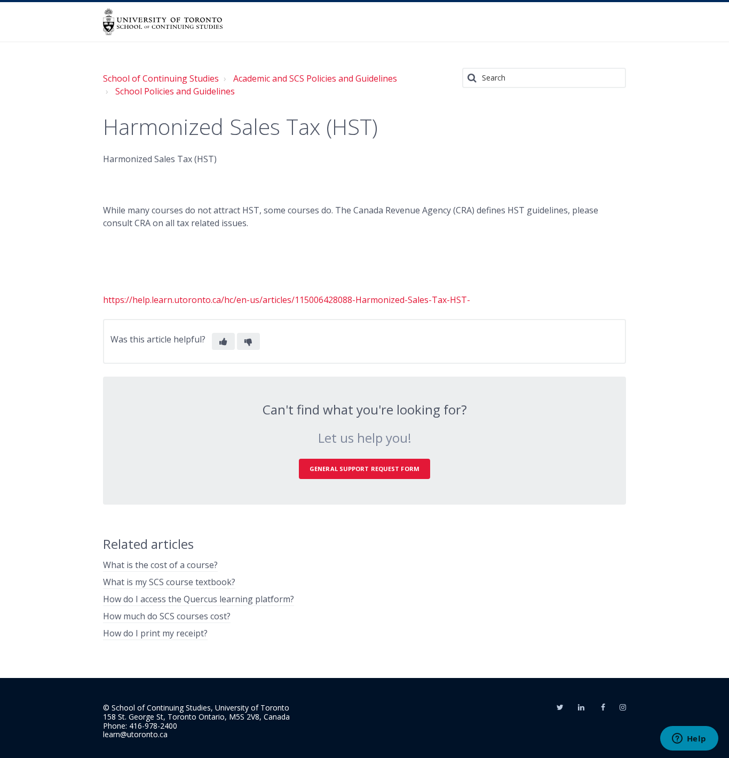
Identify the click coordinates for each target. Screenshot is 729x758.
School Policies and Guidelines (175, 91)
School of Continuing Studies (161, 78)
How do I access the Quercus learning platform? (198, 599)
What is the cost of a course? (160, 565)
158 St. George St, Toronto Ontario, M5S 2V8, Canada (196, 717)
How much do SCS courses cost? (167, 616)
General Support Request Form (364, 469)
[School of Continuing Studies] (163, 22)
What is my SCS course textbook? (169, 582)
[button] (223, 341)
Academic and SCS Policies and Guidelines (315, 78)
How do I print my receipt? (155, 633)
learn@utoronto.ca (135, 734)
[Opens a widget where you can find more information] (689, 739)
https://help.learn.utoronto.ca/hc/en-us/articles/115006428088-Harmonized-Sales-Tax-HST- (286, 300)
